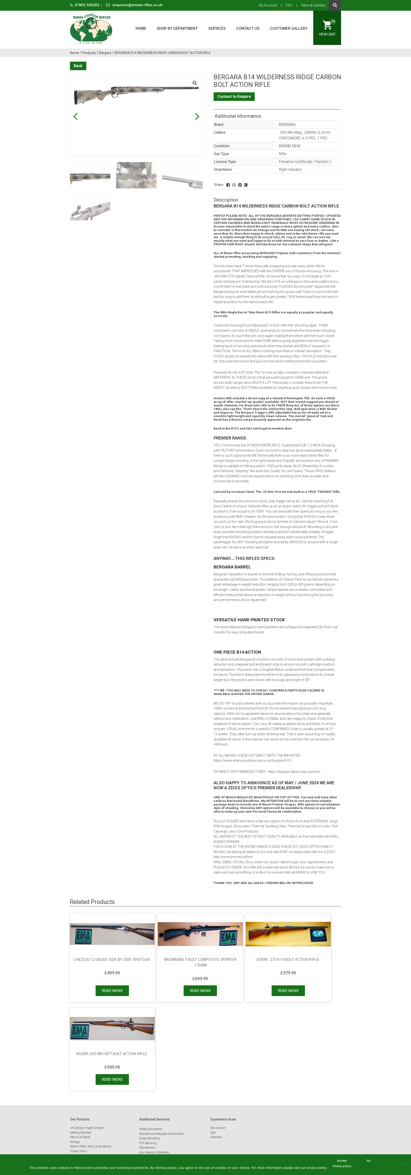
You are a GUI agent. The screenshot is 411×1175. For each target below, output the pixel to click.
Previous (75, 116)
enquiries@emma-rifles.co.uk (137, 5)
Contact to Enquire (234, 96)
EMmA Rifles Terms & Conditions (90, 1146)
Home (141, 28)
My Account (268, 5)
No (369, 1160)
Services (217, 28)
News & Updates (313, 5)
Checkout (216, 1137)
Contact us (247, 28)
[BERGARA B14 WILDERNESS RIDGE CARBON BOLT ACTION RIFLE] (228, 185)
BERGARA (287, 124)
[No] (405, 1164)
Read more (112, 990)
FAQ (289, 5)
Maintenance (147, 1147)
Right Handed (290, 169)
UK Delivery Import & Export (87, 1128)
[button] (195, 83)
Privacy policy (342, 1166)
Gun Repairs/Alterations (154, 1152)
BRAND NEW (289, 146)
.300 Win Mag (290, 132)
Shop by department (177, 28)
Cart (212, 1132)
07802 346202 (87, 5)
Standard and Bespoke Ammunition (161, 1134)
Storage (74, 1142)
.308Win (310, 132)
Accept (342, 1160)
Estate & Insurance (150, 1129)
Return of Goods (80, 1137)
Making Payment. (81, 1132)
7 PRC (322, 138)
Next (197, 116)
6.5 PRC (309, 138)
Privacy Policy (78, 1151)
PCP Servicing (148, 1143)
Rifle (282, 154)
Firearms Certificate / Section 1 (305, 161)
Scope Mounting (149, 1138)
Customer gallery (289, 28)
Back (78, 66)
